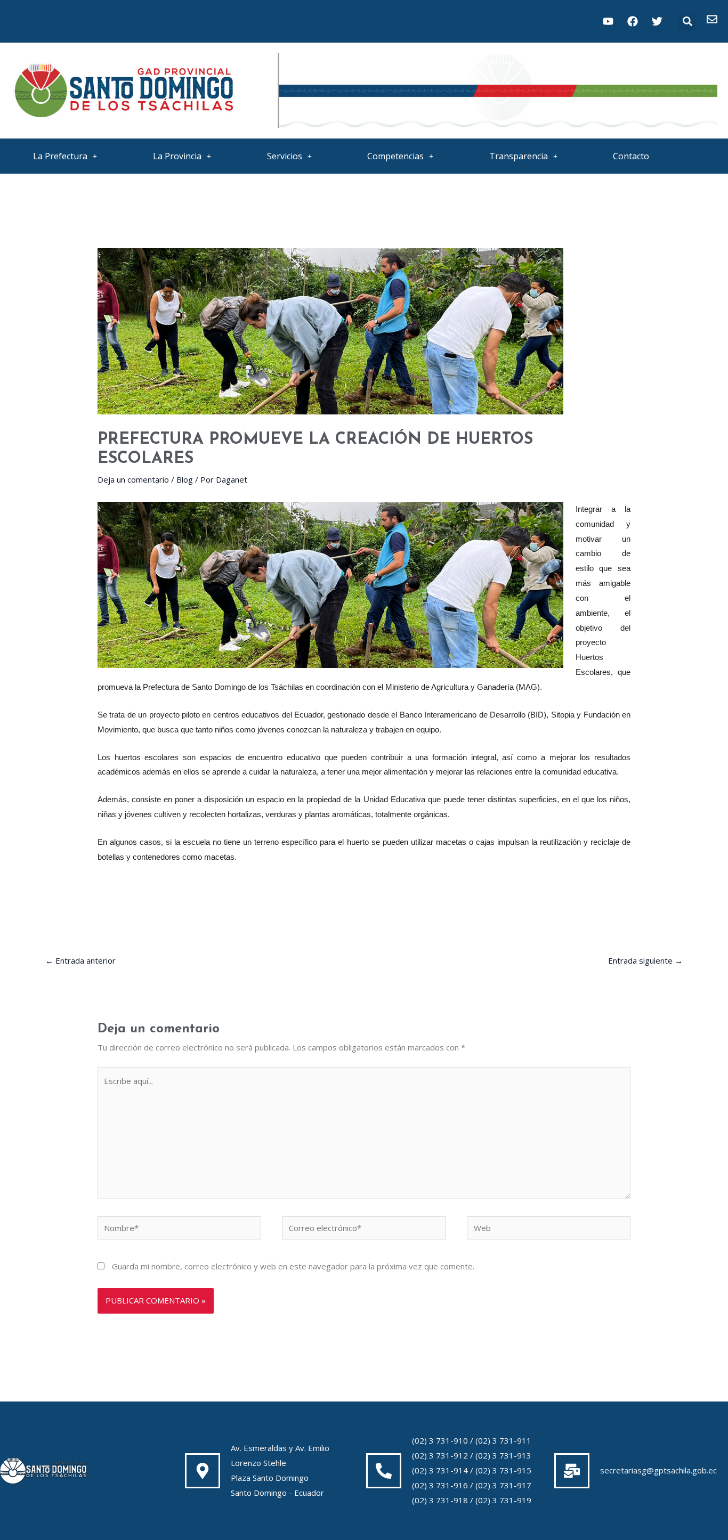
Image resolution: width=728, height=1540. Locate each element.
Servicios (284, 156)
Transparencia (518, 156)
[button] (687, 21)
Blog (184, 479)
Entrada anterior (80, 960)
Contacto (631, 156)
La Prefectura (60, 156)
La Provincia (177, 156)
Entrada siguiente (645, 960)
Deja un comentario (133, 479)
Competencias (395, 156)
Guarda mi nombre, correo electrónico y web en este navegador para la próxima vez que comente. (293, 1266)
